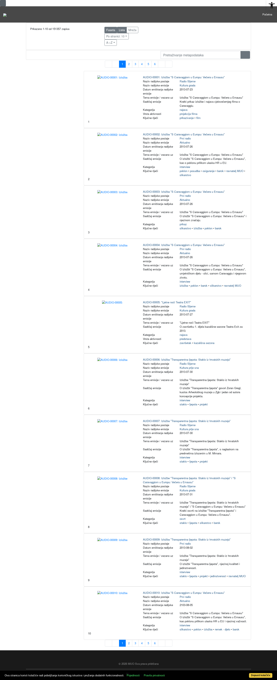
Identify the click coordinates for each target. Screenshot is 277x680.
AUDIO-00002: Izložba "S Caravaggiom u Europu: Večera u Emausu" (184, 134)
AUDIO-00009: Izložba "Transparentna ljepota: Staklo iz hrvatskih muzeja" (187, 539)
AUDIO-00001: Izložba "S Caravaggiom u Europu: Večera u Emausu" (184, 77)
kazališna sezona (204, 343)
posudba (195, 171)
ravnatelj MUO (234, 171)
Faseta (110, 30)
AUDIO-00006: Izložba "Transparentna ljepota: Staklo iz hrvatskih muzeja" (187, 359)
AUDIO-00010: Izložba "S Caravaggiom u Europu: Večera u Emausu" (184, 593)
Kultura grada (187, 85)
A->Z (109, 42)
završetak (185, 343)
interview (185, 167)
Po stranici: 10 (115, 36)
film (198, 118)
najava (183, 110)
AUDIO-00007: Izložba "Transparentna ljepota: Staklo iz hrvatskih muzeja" (187, 421)
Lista (122, 30)
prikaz (183, 224)
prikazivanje (187, 118)
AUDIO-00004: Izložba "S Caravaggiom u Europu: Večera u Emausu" (184, 245)
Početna (267, 14)
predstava (185, 339)
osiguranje (209, 171)
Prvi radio (185, 138)
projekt (204, 404)
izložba (198, 228)
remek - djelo (222, 629)
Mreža (132, 30)
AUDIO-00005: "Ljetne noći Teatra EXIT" (167, 302)
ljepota (193, 404)
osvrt (183, 519)
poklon (183, 171)
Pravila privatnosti (154, 675)
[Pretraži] (245, 55)
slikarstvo (185, 175)
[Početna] (4, 14)
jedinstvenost (218, 576)
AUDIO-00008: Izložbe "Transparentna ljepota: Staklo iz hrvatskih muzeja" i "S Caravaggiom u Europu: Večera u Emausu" (189, 480)
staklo (183, 404)
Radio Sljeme (187, 81)
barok (220, 171)
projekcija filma (188, 114)
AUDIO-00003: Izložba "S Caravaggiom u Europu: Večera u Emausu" (184, 192)
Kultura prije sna (189, 368)
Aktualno (185, 142)
